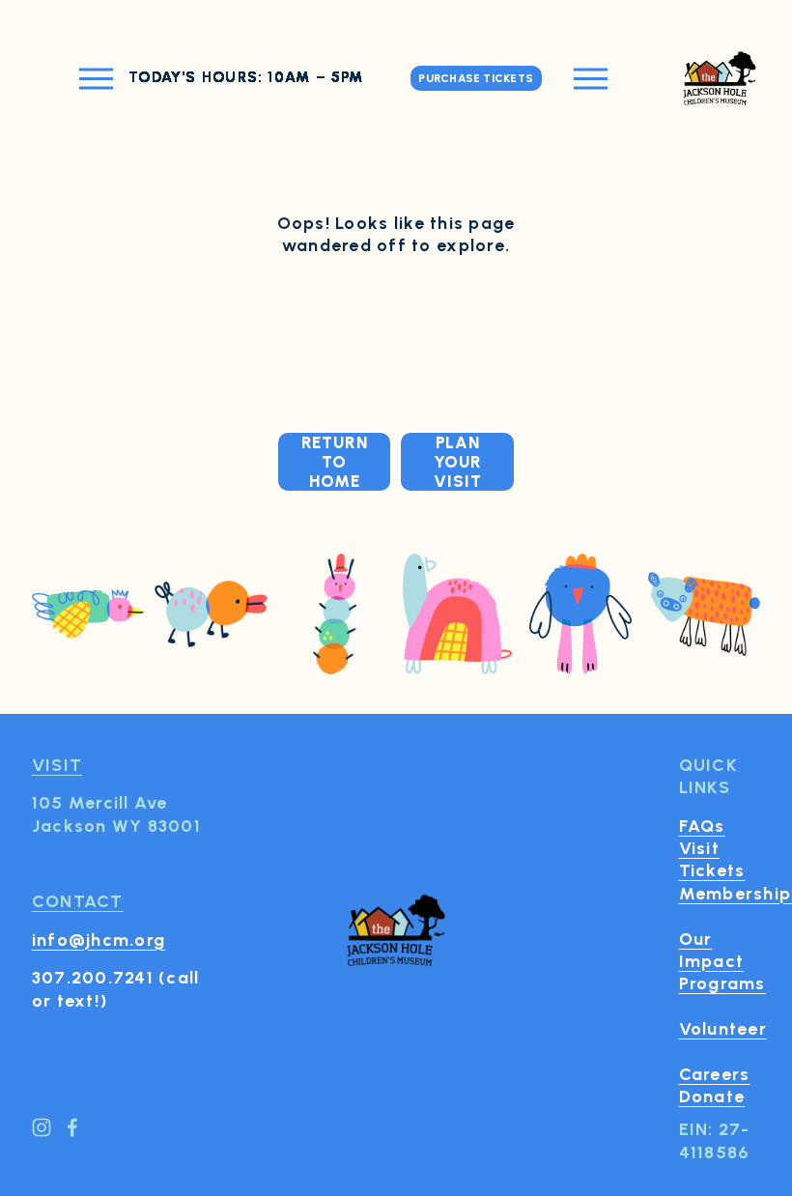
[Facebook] (72, 1127)
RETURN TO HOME (334, 462)
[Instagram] (41, 1127)
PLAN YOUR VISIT (458, 462)
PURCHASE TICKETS (475, 78)
